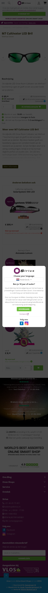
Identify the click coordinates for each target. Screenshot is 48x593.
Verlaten (23, 314)
